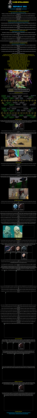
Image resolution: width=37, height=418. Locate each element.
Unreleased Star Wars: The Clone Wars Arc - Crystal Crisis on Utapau (18, 412)
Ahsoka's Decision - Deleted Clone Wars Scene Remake (18, 413)
